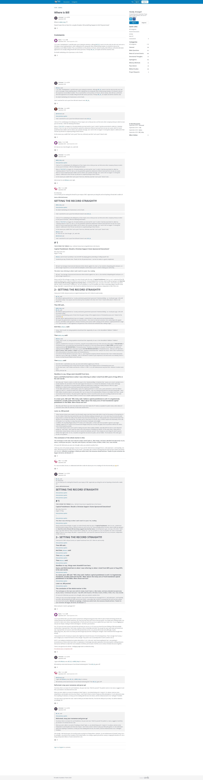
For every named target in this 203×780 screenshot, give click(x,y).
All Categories (132, 29)
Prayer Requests (139, 72)
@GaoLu (58, 88)
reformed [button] (60, 17)
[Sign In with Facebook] (134, 19)
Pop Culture (139, 66)
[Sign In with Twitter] (130, 19)
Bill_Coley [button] (60, 108)
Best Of (131, 36)
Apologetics (139, 60)
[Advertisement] (89, 69)
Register (61, 747)
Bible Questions (139, 50)
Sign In (56, 747)
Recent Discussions (134, 31)
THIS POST (61, 126)
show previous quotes (61, 116)
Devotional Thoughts (139, 56)
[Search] (132, 1)
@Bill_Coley (63, 22)
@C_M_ (98, 44)
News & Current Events (139, 53)
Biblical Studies (139, 69)
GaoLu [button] (60, 39)
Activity (131, 34)
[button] (55, 18)
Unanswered (132, 38)
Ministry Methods (139, 63)
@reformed (59, 113)
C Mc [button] (59, 188)
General (139, 47)
